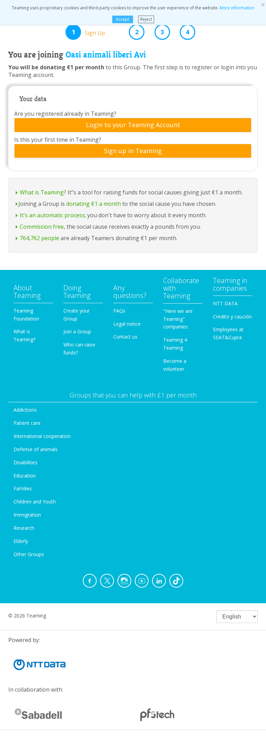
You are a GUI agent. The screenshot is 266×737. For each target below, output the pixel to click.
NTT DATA (225, 303)
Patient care (27, 423)
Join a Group (77, 331)
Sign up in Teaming (133, 151)
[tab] (133, 125)
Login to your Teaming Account (133, 125)
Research (24, 528)
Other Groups (29, 554)
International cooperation (42, 436)
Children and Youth (35, 501)
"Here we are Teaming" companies (178, 319)
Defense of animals (35, 449)
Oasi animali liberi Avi (105, 54)
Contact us (125, 336)
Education (25, 475)
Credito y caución (232, 316)
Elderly (21, 541)
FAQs (119, 310)
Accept (122, 19)
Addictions (25, 409)
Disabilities (25, 462)
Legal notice (127, 324)
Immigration (27, 514)
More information (237, 8)
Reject (146, 19)
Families (23, 488)
